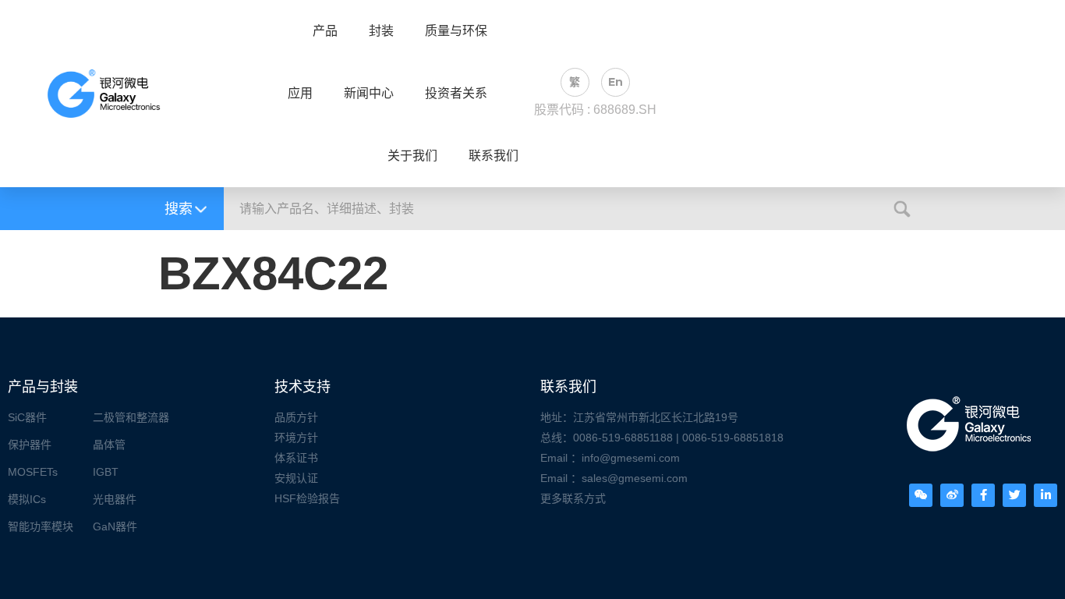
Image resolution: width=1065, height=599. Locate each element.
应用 (300, 93)
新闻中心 (369, 93)
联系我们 (493, 156)
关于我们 (412, 156)
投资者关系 (456, 93)
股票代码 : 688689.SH (595, 109)
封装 (381, 31)
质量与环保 (456, 31)
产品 (325, 31)
